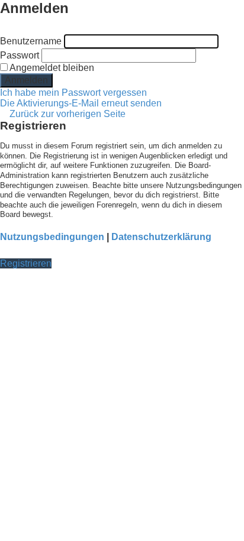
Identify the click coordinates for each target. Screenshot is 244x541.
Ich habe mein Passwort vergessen (73, 93)
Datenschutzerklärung (161, 237)
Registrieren (26, 263)
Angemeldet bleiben (51, 68)
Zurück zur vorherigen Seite (67, 114)
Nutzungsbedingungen (52, 237)
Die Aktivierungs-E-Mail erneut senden (81, 103)
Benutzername (31, 41)
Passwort (19, 55)
